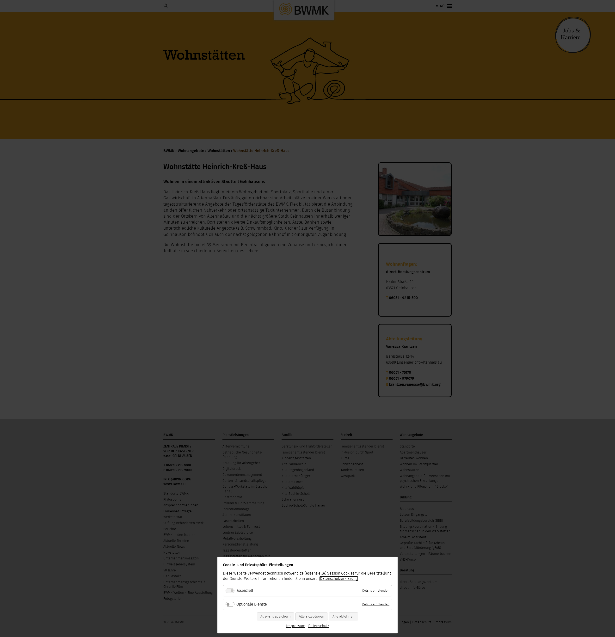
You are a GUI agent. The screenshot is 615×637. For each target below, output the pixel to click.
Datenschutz (318, 626)
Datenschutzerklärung (338, 579)
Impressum (295, 626)
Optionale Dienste (251, 604)
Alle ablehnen (343, 616)
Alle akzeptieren (311, 616)
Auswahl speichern (275, 616)
